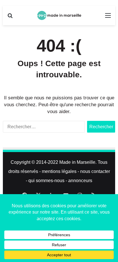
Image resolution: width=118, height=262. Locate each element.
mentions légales (59, 171)
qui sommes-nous (46, 180)
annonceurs (80, 180)
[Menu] (108, 17)
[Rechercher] (10, 17)
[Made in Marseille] (59, 15)
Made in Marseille (77, 162)
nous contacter (95, 171)
